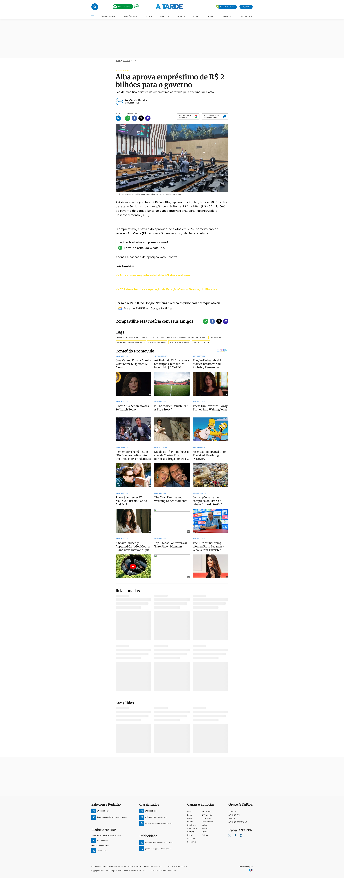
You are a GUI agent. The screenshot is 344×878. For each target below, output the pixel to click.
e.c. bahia (206, 811)
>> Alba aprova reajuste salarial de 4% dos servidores (153, 275)
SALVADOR (181, 16)
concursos (192, 828)
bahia (189, 815)
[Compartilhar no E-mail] (147, 118)
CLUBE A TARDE (227, 7)
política (126, 61)
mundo (205, 828)
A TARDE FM (234, 815)
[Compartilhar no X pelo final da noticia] (219, 321)
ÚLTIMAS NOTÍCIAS (108, 16)
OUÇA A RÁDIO (124, 7)
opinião (205, 832)
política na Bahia (201, 342)
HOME (118, 61)
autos (189, 811)
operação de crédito (179, 342)
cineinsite (191, 825)
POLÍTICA (148, 16)
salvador (191, 838)
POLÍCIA (210, 16)
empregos (206, 818)
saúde (190, 822)
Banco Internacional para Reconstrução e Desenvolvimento (178, 337)
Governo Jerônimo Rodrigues (131, 342)
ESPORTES (164, 16)
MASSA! (231, 818)
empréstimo (216, 337)
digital (190, 835)
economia (191, 842)
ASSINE (246, 7)
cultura (190, 832)
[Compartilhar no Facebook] (134, 118)
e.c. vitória (207, 815)
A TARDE (232, 811)
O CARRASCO (226, 16)
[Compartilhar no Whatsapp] (127, 118)
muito (204, 825)
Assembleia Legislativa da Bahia (132, 337)
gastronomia (207, 822)
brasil (189, 818)
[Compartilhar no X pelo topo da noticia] (141, 118)
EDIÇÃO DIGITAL (246, 16)
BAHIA (195, 16)
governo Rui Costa (157, 342)
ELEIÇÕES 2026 (130, 16)
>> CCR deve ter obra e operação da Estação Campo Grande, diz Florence (167, 289)
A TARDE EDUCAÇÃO (237, 822)
